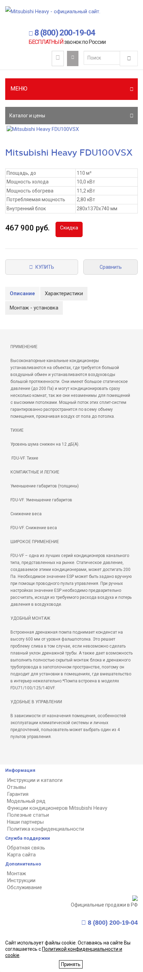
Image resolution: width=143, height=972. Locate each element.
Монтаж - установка (34, 308)
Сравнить (111, 267)
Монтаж (16, 873)
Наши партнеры (25, 822)
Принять (71, 964)
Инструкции (21, 880)
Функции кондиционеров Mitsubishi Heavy (57, 808)
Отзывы (16, 787)
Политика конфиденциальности (45, 829)
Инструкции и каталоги (34, 780)
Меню (18, 88)
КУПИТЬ (43, 267)
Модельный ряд (26, 801)
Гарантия (17, 794)
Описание (22, 293)
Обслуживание (24, 887)
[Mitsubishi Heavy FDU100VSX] (71, 129)
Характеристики (64, 293)
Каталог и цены (27, 115)
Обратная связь (26, 848)
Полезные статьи (28, 815)
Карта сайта (21, 855)
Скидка (69, 228)
